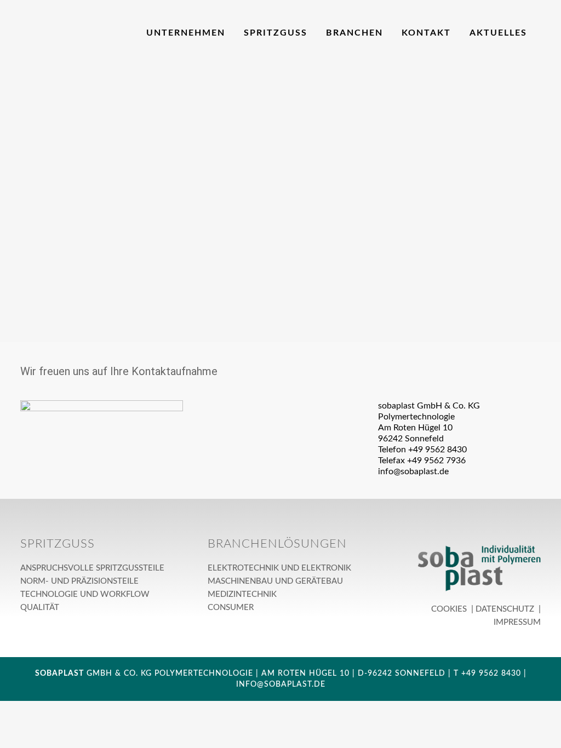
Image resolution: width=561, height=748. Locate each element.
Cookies (450, 609)
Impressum (516, 622)
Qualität (39, 607)
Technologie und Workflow (85, 594)
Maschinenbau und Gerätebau (275, 581)
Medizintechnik (242, 594)
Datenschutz (506, 609)
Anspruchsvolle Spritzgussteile (92, 568)
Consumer (231, 607)
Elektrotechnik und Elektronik (279, 568)
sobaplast (59, 673)
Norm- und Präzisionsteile (79, 581)
